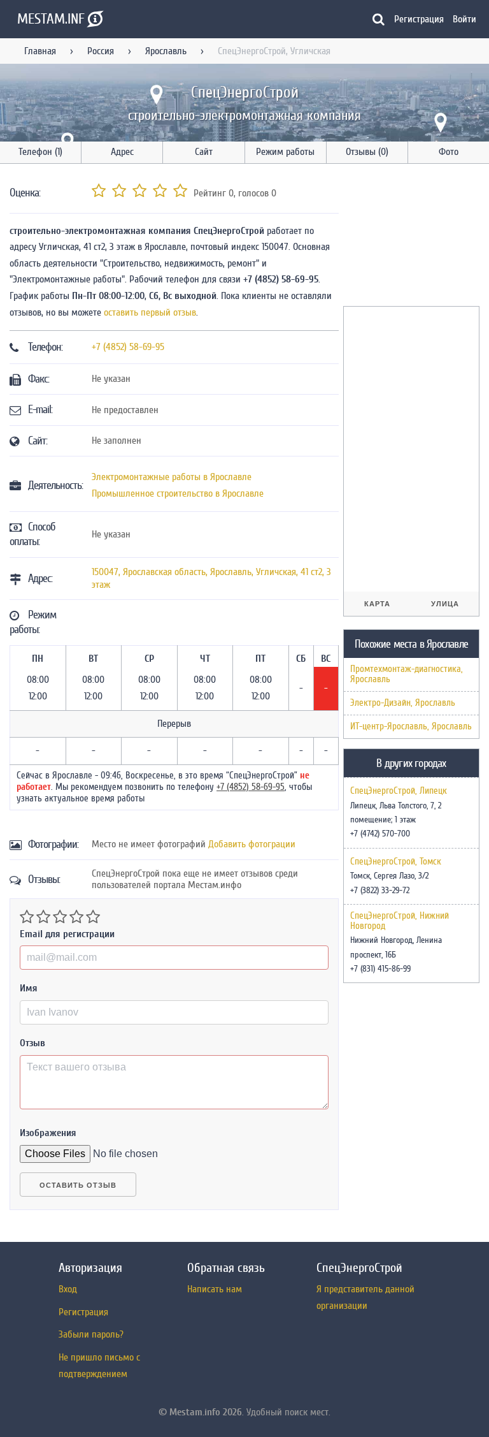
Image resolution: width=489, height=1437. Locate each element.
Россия (100, 51)
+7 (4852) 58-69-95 (128, 347)
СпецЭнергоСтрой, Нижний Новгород (399, 921)
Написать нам (214, 1289)
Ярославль (166, 51)
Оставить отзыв (78, 1185)
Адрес (122, 151)
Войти (464, 19)
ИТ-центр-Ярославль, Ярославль (411, 726)
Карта (377, 604)
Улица (445, 604)
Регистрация (419, 19)
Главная (40, 51)
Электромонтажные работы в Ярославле (172, 477)
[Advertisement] (416, 237)
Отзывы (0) (367, 151)
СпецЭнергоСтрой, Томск (395, 862)
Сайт (204, 151)
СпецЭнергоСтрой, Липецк (398, 791)
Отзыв (32, 1043)
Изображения (48, 1133)
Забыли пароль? (91, 1334)
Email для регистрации (67, 934)
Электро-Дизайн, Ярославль (402, 702)
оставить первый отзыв (150, 312)
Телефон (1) (40, 151)
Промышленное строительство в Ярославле (178, 493)
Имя (29, 988)
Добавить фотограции (251, 844)
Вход (68, 1289)
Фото (448, 151)
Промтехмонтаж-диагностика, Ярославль (406, 674)
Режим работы (285, 151)
